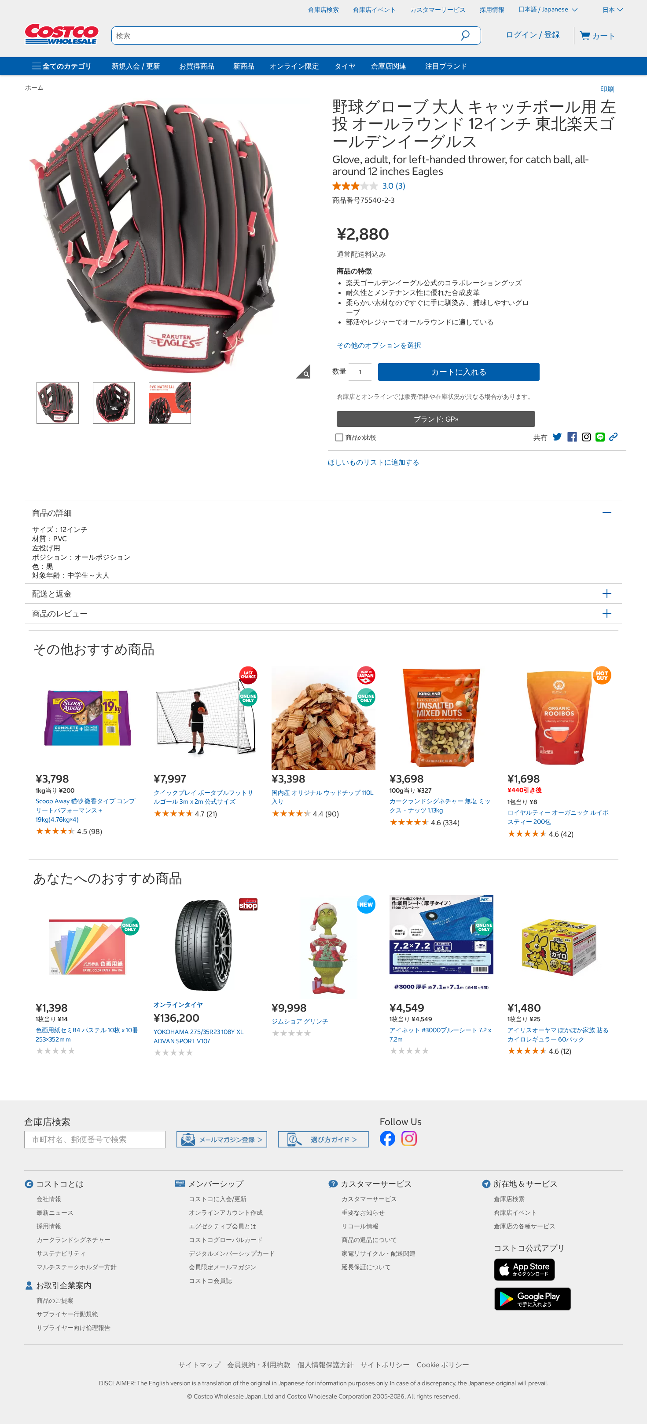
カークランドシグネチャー (73, 1240)
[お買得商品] (216, 66)
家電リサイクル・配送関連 (378, 1253)
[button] (471, 35)
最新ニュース (55, 1212)
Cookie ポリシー (443, 1364)
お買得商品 (196, 66)
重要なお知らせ (363, 1212)
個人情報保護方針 (326, 1364)
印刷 (607, 88)
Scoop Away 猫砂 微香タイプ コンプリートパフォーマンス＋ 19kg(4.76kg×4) (85, 810)
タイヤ (345, 66)
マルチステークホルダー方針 (77, 1267)
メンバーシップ (215, 1184)
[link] (557, 437)
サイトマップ (199, 1364)
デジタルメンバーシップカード (232, 1253)
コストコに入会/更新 (217, 1199)
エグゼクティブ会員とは (223, 1226)
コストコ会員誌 (210, 1281)
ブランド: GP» (436, 419)
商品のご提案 (55, 1300)
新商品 (243, 66)
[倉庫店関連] (408, 66)
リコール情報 (360, 1226)
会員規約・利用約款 (258, 1364)
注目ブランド (446, 66)
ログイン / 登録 (533, 34)
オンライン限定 (294, 66)
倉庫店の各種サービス (524, 1226)
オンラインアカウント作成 (226, 1212)
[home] (62, 34)
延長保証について (366, 1267)
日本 (609, 10)
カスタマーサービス (376, 1184)
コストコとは (60, 1184)
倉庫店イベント (515, 1212)
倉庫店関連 (388, 66)
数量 (339, 371)
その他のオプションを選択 (379, 345)
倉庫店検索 (47, 1122)
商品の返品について (369, 1240)
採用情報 (49, 1226)
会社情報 (49, 1199)
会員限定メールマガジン (223, 1267)
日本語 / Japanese (544, 9)
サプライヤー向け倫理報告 (73, 1328)
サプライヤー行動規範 (67, 1314)
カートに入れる (459, 372)
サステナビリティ (61, 1253)
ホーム (34, 87)
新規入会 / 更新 (136, 66)
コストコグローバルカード (226, 1240)
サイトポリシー (385, 1364)
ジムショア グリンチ (300, 1021)
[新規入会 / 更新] (162, 66)
